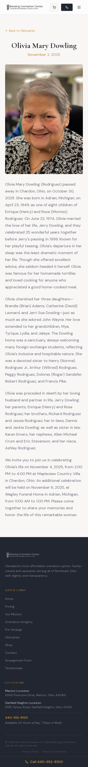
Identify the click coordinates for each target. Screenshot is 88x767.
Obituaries (12, 637)
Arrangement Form (18, 660)
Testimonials (14, 668)
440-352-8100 (16, 717)
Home (9, 599)
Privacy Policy (30, 751)
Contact (11, 653)
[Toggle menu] (79, 7)
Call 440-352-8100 (46, 762)
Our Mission (13, 614)
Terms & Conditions (54, 751)
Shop (9, 645)
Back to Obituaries (22, 31)
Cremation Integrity (19, 622)
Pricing (9, 606)
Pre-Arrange (13, 629)
